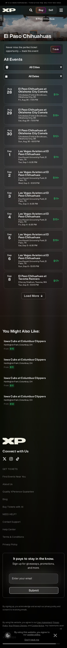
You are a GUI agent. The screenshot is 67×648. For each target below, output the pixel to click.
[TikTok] (18, 460)
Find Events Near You (14, 476)
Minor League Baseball (23, 18)
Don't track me (32, 639)
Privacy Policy (10, 544)
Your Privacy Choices (18, 625)
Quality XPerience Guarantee (18, 491)
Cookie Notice (38, 625)
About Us (8, 484)
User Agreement (44, 622)
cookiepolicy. (33, 634)
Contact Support (11, 521)
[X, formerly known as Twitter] (5, 460)
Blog (5, 499)
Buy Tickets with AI (13, 506)
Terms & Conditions (13, 536)
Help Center (9, 529)
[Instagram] (11, 460)
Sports (7, 18)
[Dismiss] (55, 635)
